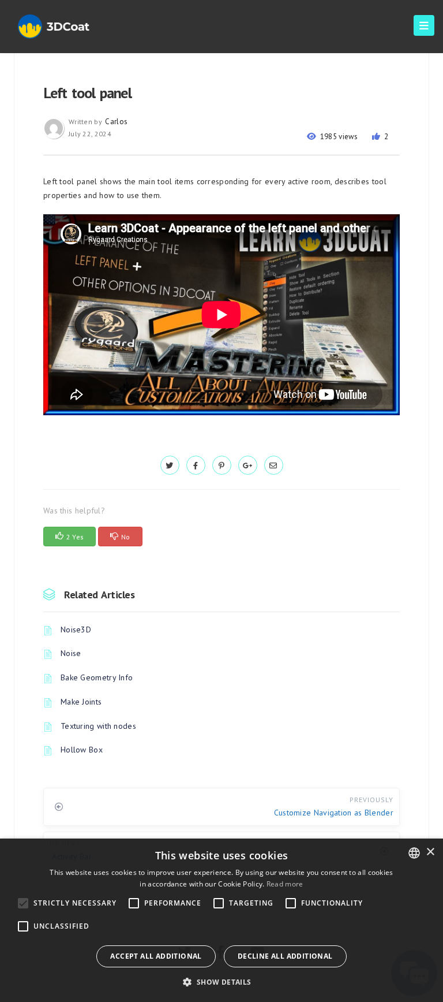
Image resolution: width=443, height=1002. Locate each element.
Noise (71, 653)
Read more (284, 884)
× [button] (430, 852)
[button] (221, 982)
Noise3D (76, 629)
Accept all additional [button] (155, 956)
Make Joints (81, 701)
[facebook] (196, 465)
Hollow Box (82, 749)
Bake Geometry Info (97, 677)
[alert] (221, 920)
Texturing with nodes (98, 726)
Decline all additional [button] (285, 956)
